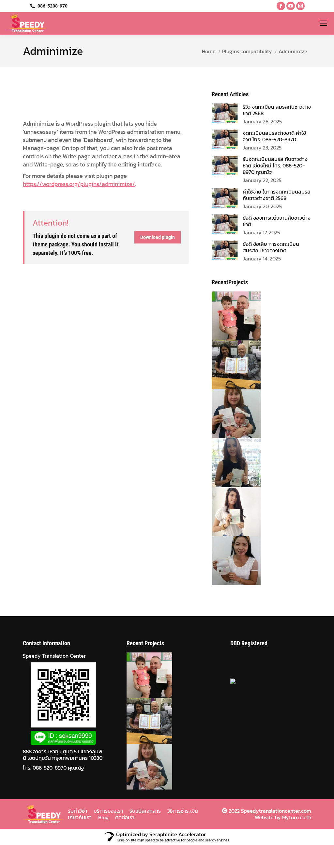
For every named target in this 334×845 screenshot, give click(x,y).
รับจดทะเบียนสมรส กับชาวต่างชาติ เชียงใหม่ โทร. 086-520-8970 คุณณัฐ (275, 165)
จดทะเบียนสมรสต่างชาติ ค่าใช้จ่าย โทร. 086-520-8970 (274, 136)
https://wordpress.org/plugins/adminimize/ (79, 184)
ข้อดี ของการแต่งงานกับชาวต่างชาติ (277, 220)
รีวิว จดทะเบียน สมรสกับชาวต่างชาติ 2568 (277, 110)
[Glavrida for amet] (228, 560)
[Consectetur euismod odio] (228, 364)
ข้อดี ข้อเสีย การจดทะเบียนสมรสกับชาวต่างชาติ (271, 247)
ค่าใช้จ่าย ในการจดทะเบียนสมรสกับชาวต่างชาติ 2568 (277, 194)
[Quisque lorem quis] (228, 511)
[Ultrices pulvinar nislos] (228, 315)
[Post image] (225, 113)
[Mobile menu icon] (323, 23)
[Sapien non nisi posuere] (228, 413)
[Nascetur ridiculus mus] (228, 462)
